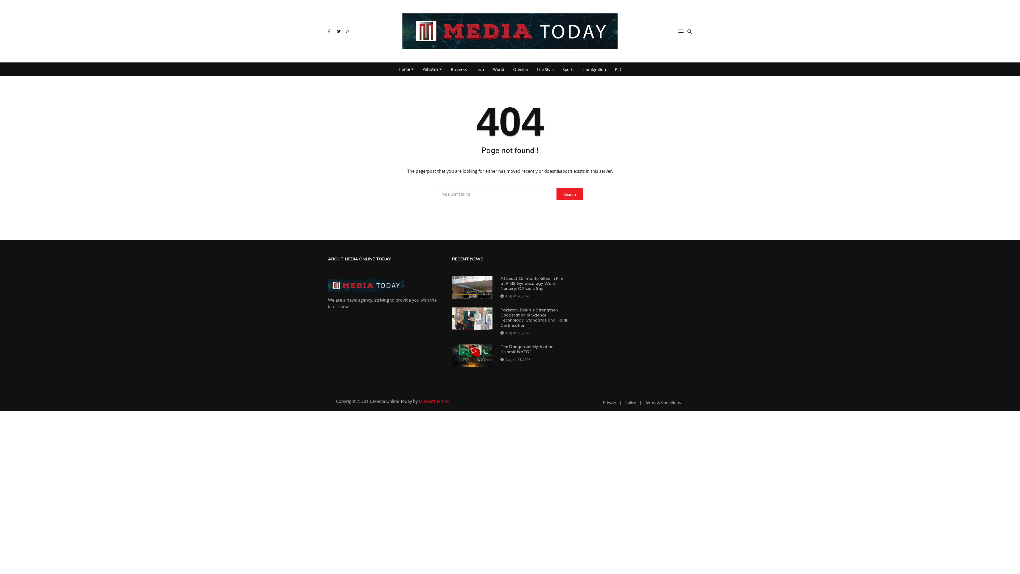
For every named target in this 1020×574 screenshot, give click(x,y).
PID (618, 69)
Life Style (545, 69)
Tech (480, 69)
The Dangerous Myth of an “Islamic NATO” (527, 349)
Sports (568, 69)
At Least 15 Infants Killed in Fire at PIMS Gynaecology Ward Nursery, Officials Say (531, 283)
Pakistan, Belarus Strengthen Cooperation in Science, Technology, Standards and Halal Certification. (533, 317)
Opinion (520, 69)
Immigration (594, 69)
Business (459, 69)
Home (404, 69)
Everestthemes (434, 401)
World (498, 69)
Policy (630, 402)
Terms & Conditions (663, 402)
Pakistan (430, 69)
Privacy (609, 402)
